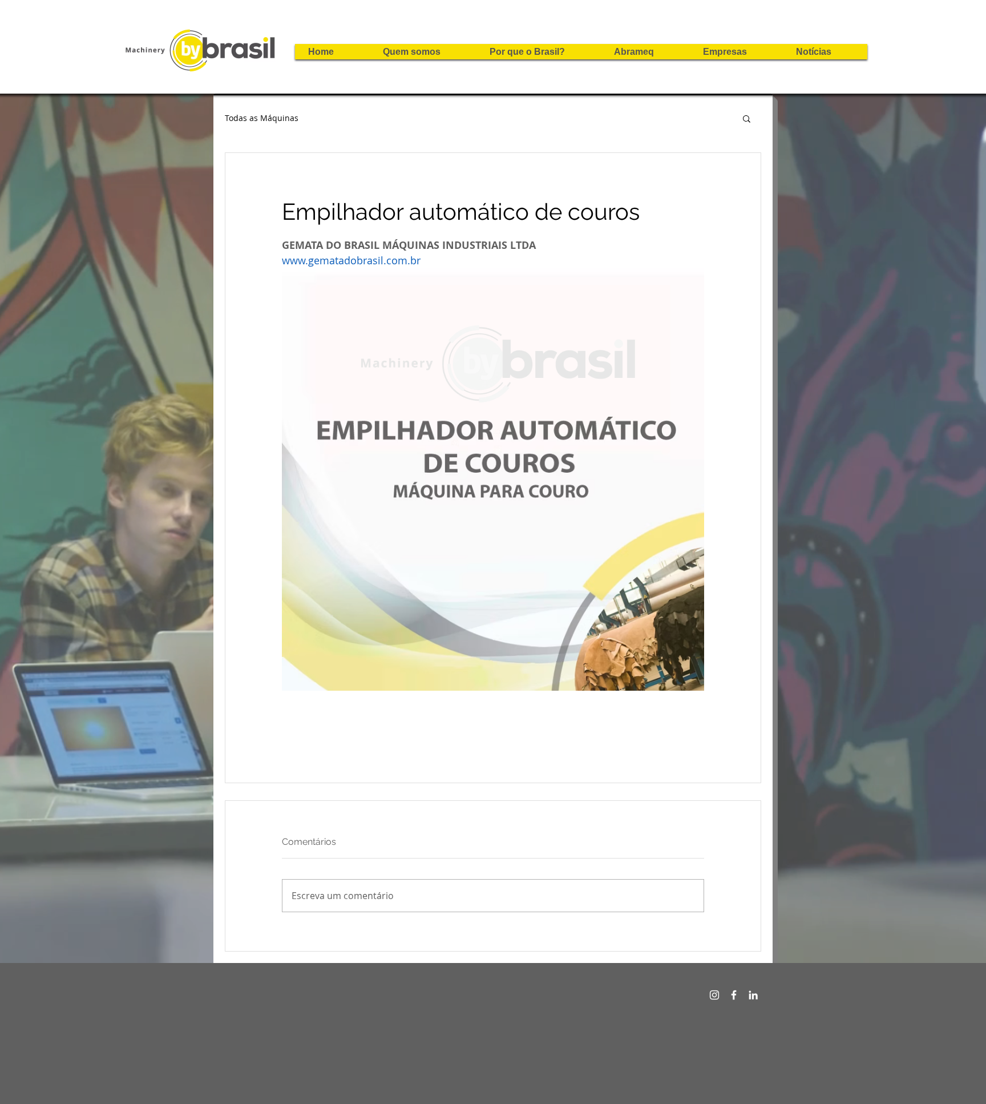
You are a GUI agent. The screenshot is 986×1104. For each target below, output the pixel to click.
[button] (746, 118)
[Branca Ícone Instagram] (714, 995)
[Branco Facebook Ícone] (734, 995)
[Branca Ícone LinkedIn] (753, 995)
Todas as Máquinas (261, 117)
